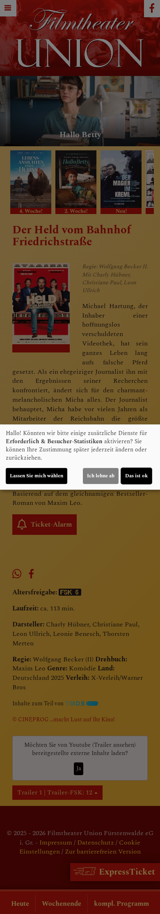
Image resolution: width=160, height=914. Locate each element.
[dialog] (80, 457)
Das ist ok (136, 476)
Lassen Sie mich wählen (36, 476)
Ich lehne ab (100, 476)
